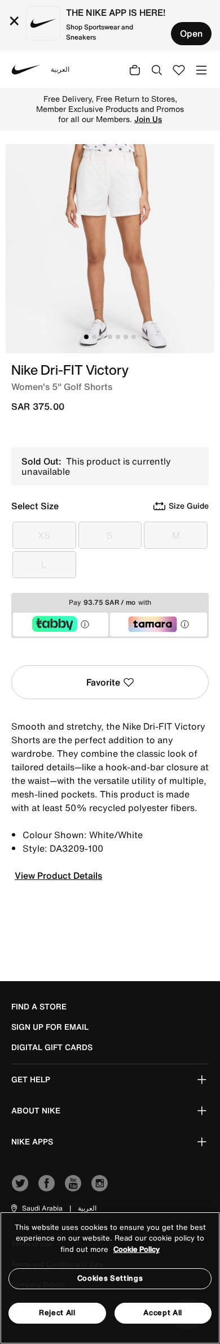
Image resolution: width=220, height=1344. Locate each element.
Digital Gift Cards (52, 1047)
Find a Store (39, 1007)
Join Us (148, 119)
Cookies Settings (110, 1278)
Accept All (162, 1312)
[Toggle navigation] (201, 69)
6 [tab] (126, 337)
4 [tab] (110, 337)
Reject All (57, 1312)
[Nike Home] (26, 69)
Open (191, 33)
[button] (36, 1208)
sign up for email (50, 1027)
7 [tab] (133, 337)
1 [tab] (86, 337)
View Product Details (58, 875)
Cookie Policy (136, 1249)
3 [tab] (102, 337)
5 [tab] (118, 337)
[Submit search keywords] (157, 69)
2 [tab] (94, 337)
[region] (110, 1278)
